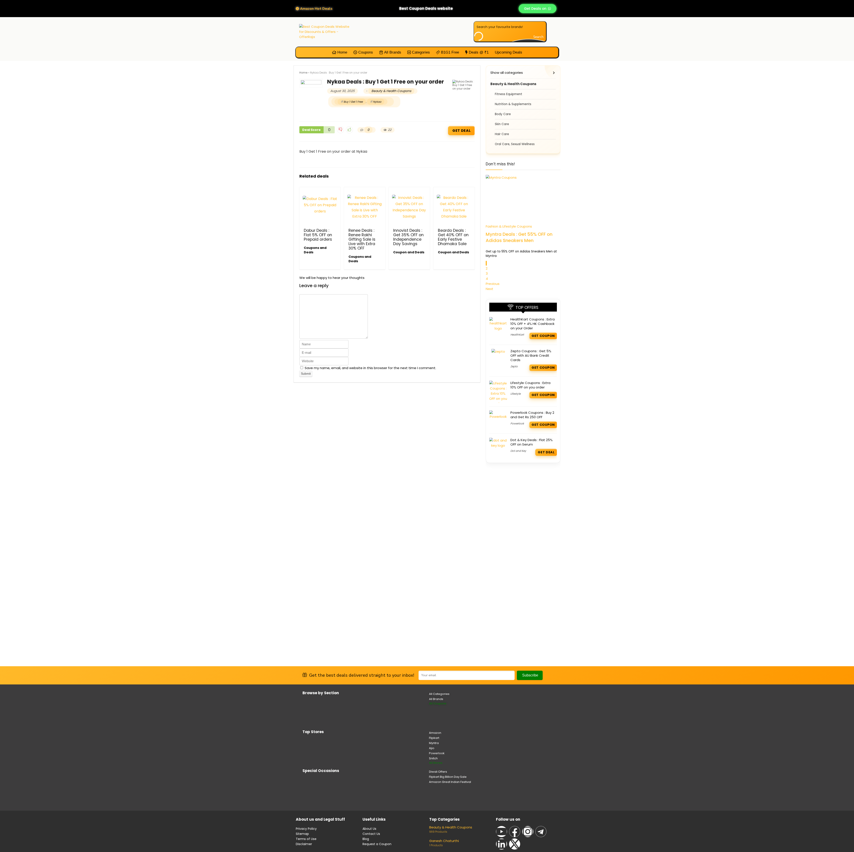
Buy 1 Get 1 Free (353, 102)
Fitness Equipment (508, 94)
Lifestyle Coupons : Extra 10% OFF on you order (530, 385)
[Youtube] (501, 831)
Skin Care (502, 124)
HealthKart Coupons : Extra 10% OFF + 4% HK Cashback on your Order (532, 323)
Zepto (514, 366)
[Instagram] (527, 831)
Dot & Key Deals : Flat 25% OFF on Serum (531, 442)
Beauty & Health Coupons (391, 91)
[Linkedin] (501, 844)
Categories (420, 52)
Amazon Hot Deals (315, 8)
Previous (493, 283)
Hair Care (502, 134)
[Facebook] (514, 831)
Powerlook (517, 423)
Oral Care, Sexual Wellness (515, 144)
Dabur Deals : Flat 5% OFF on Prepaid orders (318, 235)
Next (489, 288)
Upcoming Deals (508, 52)
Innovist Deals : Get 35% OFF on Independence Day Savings (408, 237)
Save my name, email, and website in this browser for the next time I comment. (370, 368)
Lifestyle (515, 394)
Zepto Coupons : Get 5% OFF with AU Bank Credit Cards (530, 355)
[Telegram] (540, 831)
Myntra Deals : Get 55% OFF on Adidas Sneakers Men (519, 237)
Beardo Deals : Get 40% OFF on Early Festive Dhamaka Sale (453, 237)
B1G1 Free (449, 52)
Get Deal (461, 130)
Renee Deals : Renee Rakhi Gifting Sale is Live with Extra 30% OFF (361, 239)
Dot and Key (518, 451)
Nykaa (377, 102)
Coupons (365, 52)
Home (341, 52)
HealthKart (517, 334)
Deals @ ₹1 (478, 52)
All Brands (392, 52)
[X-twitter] (514, 844)
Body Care (503, 114)
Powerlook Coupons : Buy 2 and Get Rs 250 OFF (532, 414)
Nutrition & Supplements (513, 104)
